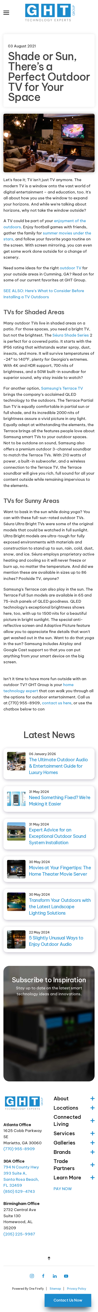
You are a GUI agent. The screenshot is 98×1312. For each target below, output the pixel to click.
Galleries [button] (64, 1143)
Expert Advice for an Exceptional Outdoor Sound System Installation (57, 836)
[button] (6, 13)
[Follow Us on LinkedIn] (54, 1275)
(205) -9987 (19, 1234)
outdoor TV (70, 267)
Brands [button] (62, 1152)
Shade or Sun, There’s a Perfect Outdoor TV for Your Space (49, 76)
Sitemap (55, 1288)
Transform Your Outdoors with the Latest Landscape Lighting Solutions (60, 906)
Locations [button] (66, 1108)
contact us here (56, 702)
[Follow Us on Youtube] (66, 1275)
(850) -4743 (19, 1191)
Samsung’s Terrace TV (62, 388)
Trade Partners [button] (64, 1164)
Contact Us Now (68, 1300)
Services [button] (64, 1133)
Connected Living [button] (67, 1120)
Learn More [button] (67, 1177)
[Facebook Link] (43, 1275)
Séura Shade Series (70, 335)
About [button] (61, 1098)
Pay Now (63, 1188)
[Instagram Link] (32, 1275)
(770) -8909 (19, 1148)
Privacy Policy (76, 1288)
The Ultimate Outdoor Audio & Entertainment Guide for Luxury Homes (58, 766)
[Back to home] (49, 13)
